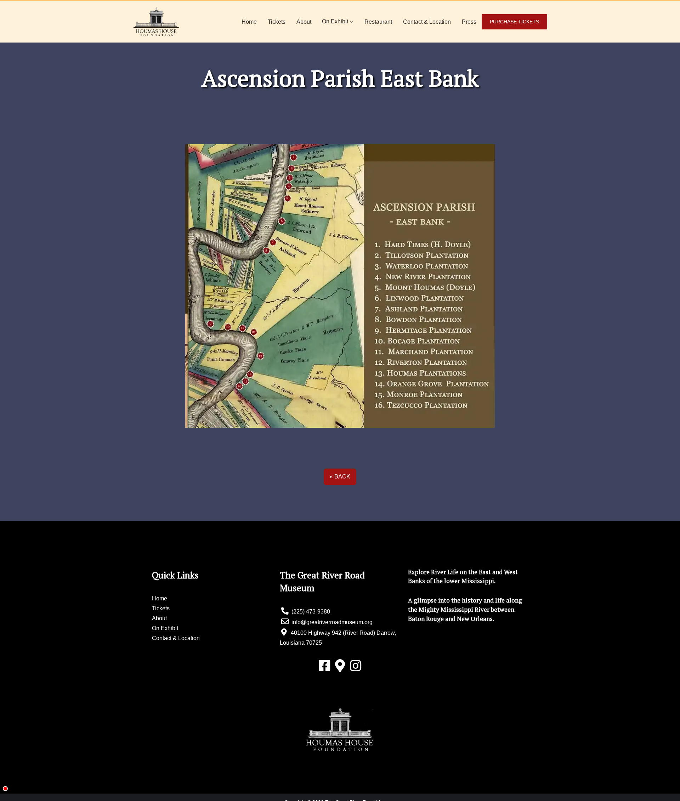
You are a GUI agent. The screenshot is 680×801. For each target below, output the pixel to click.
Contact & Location (427, 22)
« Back (340, 477)
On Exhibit (336, 21)
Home (249, 22)
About (303, 22)
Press (469, 22)
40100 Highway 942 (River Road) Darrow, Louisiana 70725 (338, 638)
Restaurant (378, 22)
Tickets (276, 22)
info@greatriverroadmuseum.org (331, 622)
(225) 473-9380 (310, 612)
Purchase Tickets (514, 21)
